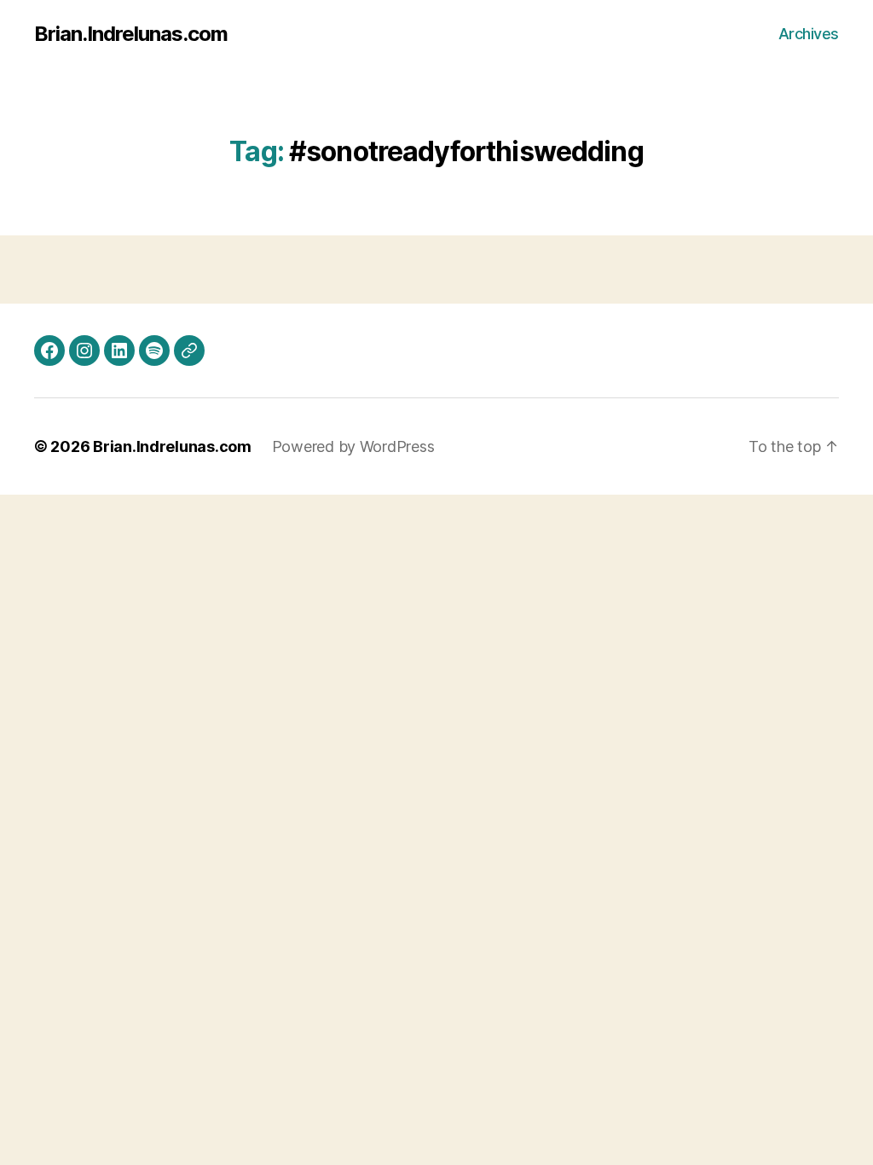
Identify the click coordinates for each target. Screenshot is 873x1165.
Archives (808, 34)
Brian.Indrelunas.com (131, 34)
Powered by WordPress (353, 446)
